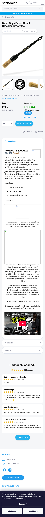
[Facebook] (4, 470)
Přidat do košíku (22, 123)
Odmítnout (12, 511)
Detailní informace (9, 98)
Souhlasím (33, 511)
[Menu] (42, 2)
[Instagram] (9, 470)
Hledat (40, 9)
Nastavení (22, 504)
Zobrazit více (23, 437)
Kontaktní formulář (13, 477)
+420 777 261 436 (13, 464)
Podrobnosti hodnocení (29, 31)
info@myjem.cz (12, 459)
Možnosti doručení (30, 117)
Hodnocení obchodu (22, 365)
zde (25, 499)
